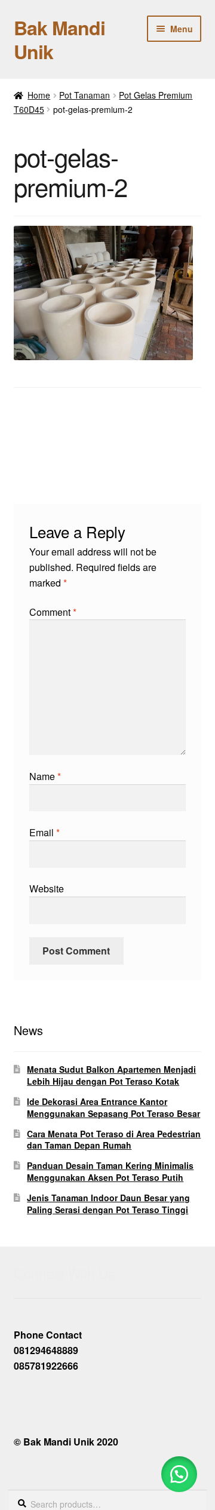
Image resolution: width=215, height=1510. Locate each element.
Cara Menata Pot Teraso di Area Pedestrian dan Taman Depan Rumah (114, 1140)
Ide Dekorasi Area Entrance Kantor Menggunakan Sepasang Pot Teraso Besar (113, 1107)
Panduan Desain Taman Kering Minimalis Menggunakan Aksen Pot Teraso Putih (110, 1171)
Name (45, 776)
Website (46, 888)
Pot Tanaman (84, 95)
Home (38, 95)
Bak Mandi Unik (59, 39)
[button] (179, 1474)
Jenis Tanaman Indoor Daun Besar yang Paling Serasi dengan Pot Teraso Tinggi (108, 1204)
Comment (52, 612)
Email (44, 832)
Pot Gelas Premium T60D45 (51, 437)
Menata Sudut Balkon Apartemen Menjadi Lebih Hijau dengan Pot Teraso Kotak (111, 1075)
